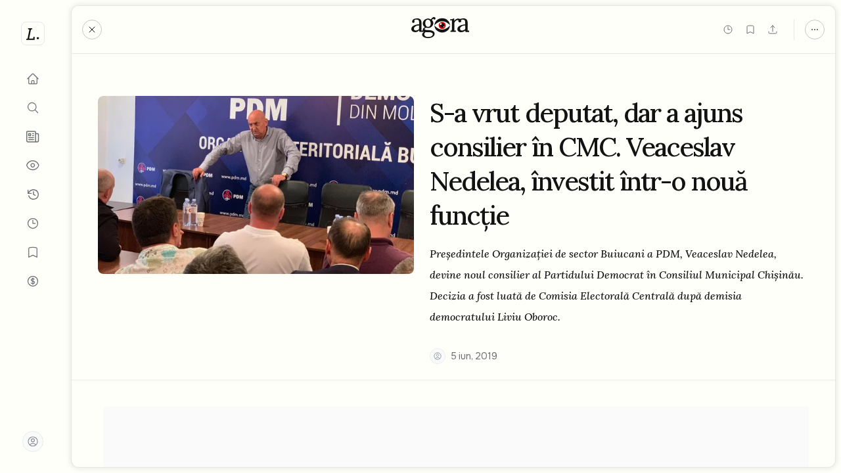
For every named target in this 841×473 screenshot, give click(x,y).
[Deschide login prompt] (32, 441)
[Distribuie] (772, 29)
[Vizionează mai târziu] (728, 29)
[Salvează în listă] (750, 29)
